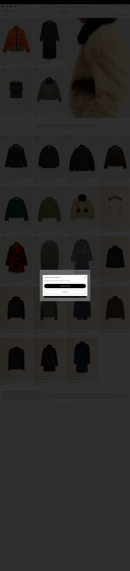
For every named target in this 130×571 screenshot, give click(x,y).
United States (65, 286)
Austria (65, 292)
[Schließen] (85, 277)
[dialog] (65, 285)
